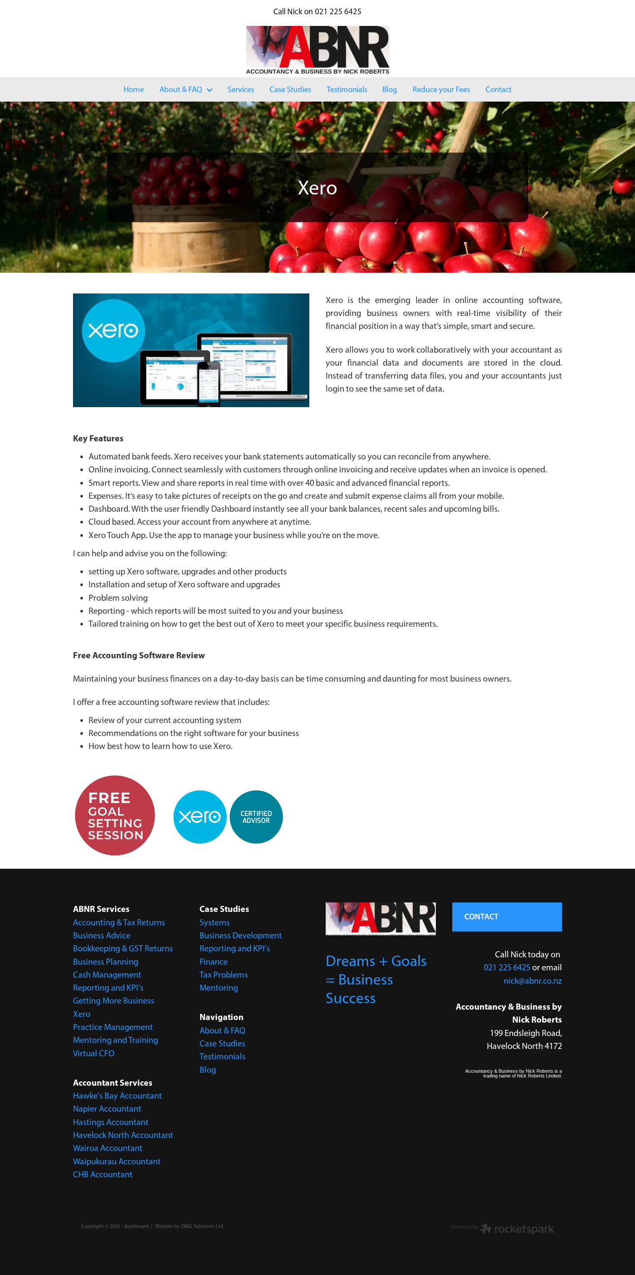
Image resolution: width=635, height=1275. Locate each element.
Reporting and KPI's (108, 987)
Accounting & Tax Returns (119, 922)
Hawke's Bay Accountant (117, 1095)
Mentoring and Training (115, 1040)
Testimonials (222, 1056)
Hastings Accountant (111, 1122)
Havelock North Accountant (123, 1135)
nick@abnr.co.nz (533, 980)
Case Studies (222, 1043)
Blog (208, 1070)
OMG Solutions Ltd (202, 1226)
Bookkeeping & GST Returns (123, 948)
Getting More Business (113, 1000)
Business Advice (101, 935)
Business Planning (105, 961)
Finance (214, 961)
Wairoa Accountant (108, 1148)
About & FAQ (222, 1030)
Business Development (241, 935)
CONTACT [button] (481, 916)
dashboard (136, 1226)
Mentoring (219, 987)
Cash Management (107, 974)
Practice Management (113, 1027)
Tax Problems (224, 974)
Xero (81, 1014)
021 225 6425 (507, 967)
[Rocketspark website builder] (502, 1230)
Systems (215, 922)
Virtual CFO (93, 1053)
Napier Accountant (107, 1108)
